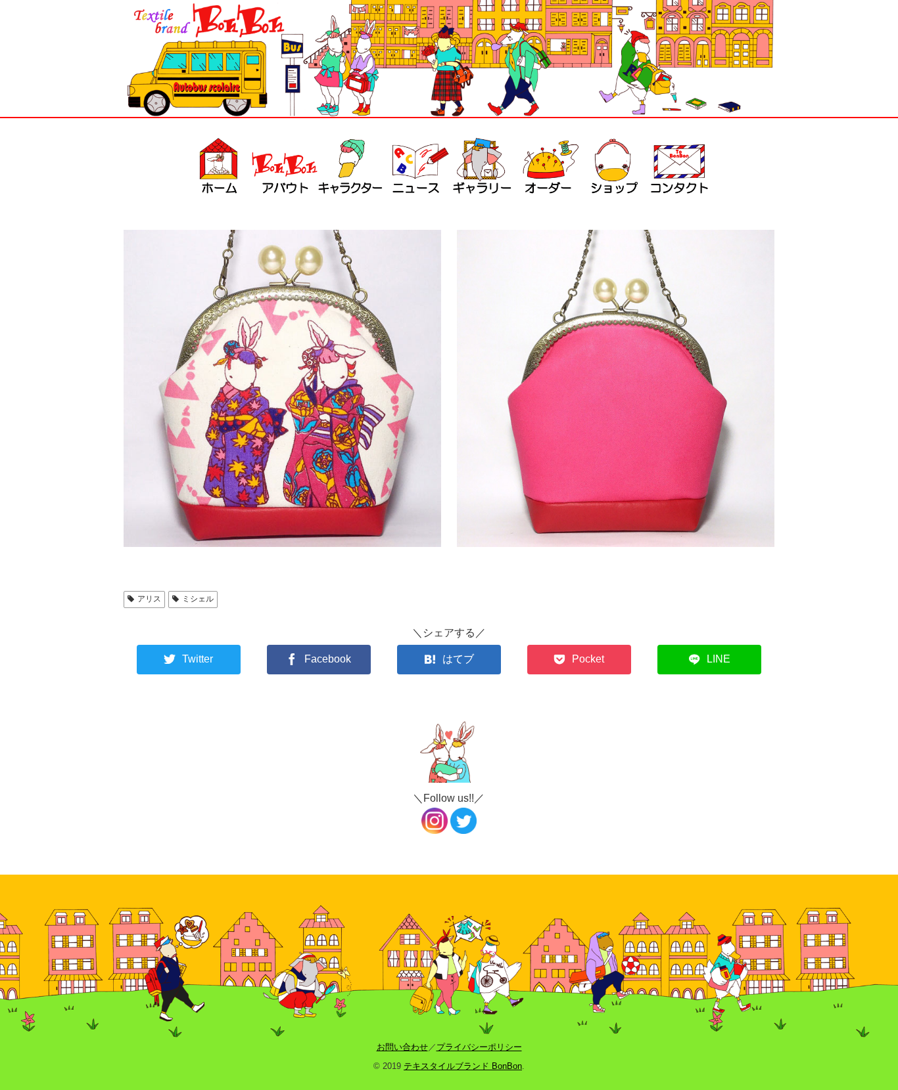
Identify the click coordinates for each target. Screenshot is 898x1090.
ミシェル (198, 598)
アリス (149, 598)
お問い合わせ (402, 1047)
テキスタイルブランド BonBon (463, 1066)
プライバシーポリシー (479, 1047)
